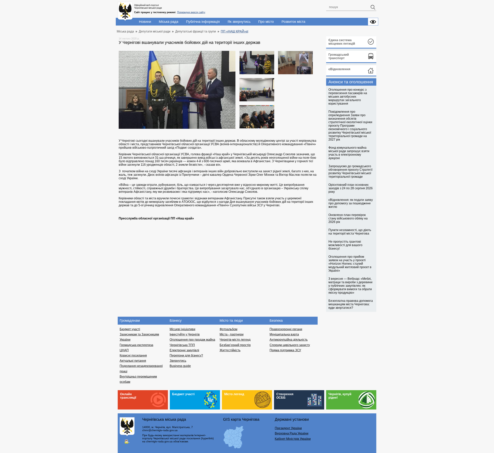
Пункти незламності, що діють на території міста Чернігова (349, 231)
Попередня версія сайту (191, 12)
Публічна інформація (203, 22)
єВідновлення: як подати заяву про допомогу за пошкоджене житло (350, 203)
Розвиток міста (293, 22)
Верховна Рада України (291, 433)
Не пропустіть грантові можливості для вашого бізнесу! (345, 245)
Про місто (266, 22)
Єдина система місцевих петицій (341, 41)
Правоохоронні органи (286, 329)
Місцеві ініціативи (182, 329)
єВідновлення (339, 69)
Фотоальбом (228, 329)
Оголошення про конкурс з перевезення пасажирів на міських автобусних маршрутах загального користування (347, 96)
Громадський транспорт (338, 56)
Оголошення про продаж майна (192, 339)
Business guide (180, 366)
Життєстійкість (230, 350)
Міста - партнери (232, 334)
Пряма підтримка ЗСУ (285, 350)
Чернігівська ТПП (182, 345)
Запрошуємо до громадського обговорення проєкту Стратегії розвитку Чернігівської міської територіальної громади (350, 171)
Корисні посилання (133, 355)
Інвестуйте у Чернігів (185, 334)
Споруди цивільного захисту (290, 345)
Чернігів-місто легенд (235, 339)
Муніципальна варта (284, 334)
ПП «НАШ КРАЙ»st (234, 31)
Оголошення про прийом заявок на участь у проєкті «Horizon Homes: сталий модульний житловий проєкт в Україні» (349, 263)
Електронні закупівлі (184, 350)
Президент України (288, 428)
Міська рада (168, 22)
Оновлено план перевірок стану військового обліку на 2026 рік (348, 218)
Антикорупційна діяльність (289, 339)
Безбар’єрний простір (235, 345)
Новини (145, 22)
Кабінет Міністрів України (293, 438)
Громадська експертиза (136, 345)
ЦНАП (124, 350)
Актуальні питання (133, 360)
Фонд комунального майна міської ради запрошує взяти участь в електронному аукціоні (348, 153)
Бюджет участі (130, 329)
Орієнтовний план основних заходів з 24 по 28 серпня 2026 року (350, 188)
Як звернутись (239, 22)
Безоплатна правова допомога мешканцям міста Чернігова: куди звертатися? (350, 304)
